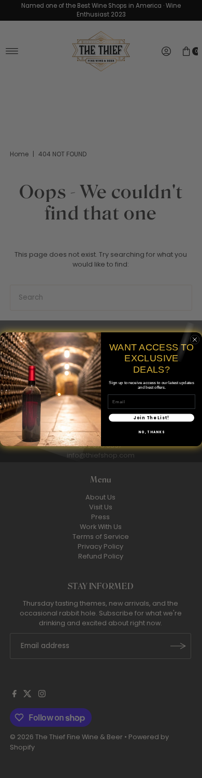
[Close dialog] (194, 339)
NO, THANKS (151, 431)
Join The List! (152, 417)
